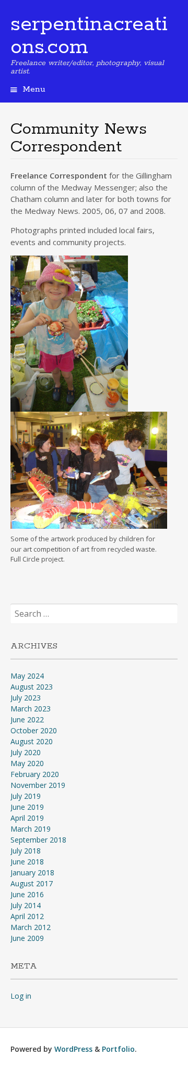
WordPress (73, 1049)
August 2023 (31, 687)
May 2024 (27, 676)
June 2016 (27, 894)
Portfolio (118, 1049)
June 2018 (27, 862)
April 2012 (27, 916)
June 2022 (27, 719)
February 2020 (34, 774)
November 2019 (37, 785)
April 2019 (27, 818)
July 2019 (25, 796)
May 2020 (27, 763)
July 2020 (25, 752)
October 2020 (33, 730)
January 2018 (32, 872)
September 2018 (38, 840)
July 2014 (25, 905)
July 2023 (25, 698)
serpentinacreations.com (89, 35)
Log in (20, 996)
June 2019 (27, 807)
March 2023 (30, 709)
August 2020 (31, 741)
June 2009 (27, 938)
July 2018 (25, 851)
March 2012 (30, 927)
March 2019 (30, 829)
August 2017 (31, 883)
